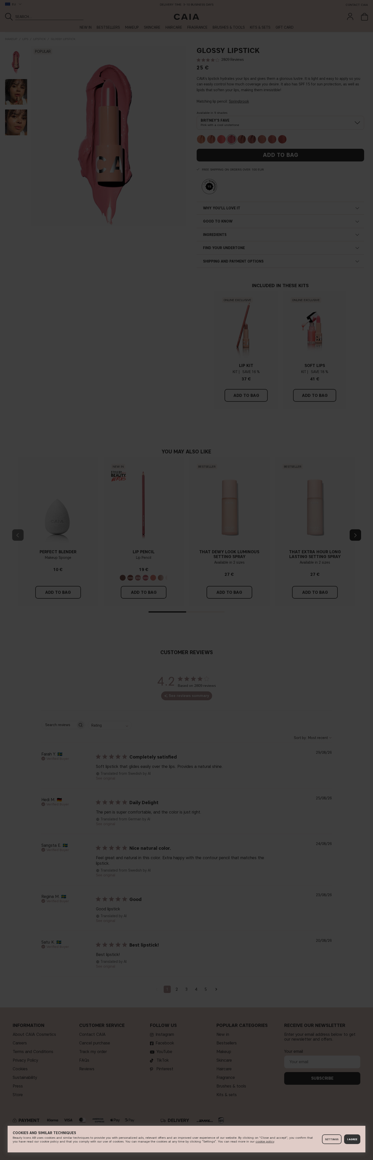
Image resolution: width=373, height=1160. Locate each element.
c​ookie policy (265, 1141)
